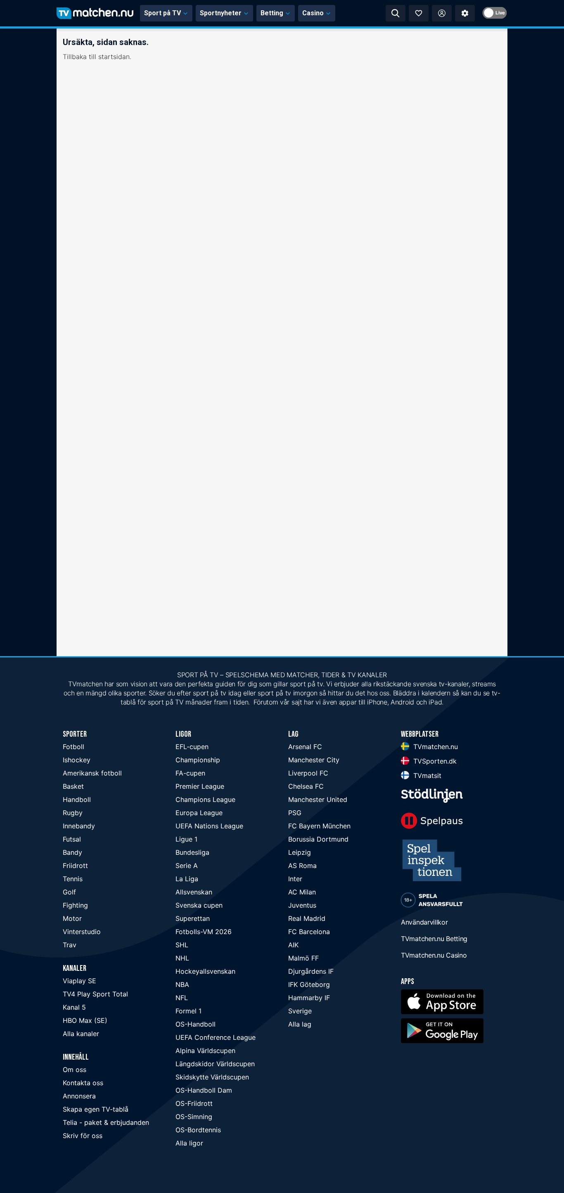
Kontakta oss (83, 1083)
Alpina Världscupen (205, 1050)
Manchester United (317, 799)
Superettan (192, 918)
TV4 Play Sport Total (95, 994)
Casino (313, 13)
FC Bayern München (319, 826)
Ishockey (76, 760)
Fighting (75, 905)
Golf (69, 892)
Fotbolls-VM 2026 (203, 931)
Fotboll (73, 746)
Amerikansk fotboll (92, 773)
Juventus (302, 905)
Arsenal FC (305, 746)
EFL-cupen (192, 746)
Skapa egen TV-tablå (95, 1109)
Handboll (77, 799)
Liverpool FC (308, 773)
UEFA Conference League (215, 1037)
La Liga (186, 879)
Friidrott (75, 865)
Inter (295, 879)
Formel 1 (188, 1011)
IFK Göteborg (309, 984)
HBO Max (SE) (85, 1020)
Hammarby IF (309, 998)
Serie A (186, 865)
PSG (294, 813)
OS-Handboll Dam (203, 1090)
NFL (181, 998)
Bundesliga (192, 852)
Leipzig (299, 852)
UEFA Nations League (209, 826)
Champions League (205, 799)
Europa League (199, 813)
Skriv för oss (82, 1135)
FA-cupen (190, 773)
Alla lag (299, 1024)
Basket (73, 786)
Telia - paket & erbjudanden (106, 1122)
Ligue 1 (186, 839)
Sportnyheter (221, 13)
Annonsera (79, 1096)
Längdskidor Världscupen (215, 1064)
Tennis (73, 879)
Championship (197, 760)
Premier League (199, 786)
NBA (182, 984)
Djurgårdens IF (311, 971)
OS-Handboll (195, 1024)
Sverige (300, 1011)
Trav (69, 945)
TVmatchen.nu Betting (434, 938)
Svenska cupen (199, 905)
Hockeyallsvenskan (205, 971)
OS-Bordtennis (198, 1130)
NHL (182, 958)
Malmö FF (303, 958)
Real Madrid (306, 918)
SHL (181, 945)
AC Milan (302, 892)
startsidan (114, 56)
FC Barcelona (309, 931)
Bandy (72, 852)
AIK (293, 945)
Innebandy (79, 826)
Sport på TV (162, 13)
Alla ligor (189, 1143)
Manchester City (313, 760)
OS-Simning (193, 1116)
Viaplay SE (79, 981)
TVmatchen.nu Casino (434, 955)
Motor (72, 918)
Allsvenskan (193, 892)
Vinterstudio (82, 931)
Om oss (74, 1069)
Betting (272, 13)
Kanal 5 (74, 1007)
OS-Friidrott (194, 1103)
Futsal (72, 839)
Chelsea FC (306, 786)
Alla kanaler (81, 1033)
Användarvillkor (424, 922)
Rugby (73, 813)
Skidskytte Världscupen (212, 1077)
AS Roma (302, 865)
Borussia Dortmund (318, 839)
